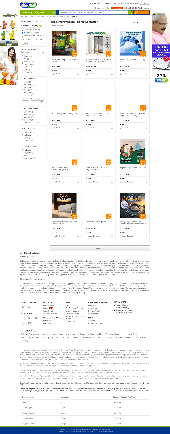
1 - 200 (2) (27, 82)
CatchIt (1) (27, 70)
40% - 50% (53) (29, 120)
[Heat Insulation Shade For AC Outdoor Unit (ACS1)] (64, 164)
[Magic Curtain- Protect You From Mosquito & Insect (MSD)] (98, 56)
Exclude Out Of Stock (31, 32)
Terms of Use (96, 429)
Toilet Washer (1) (29, 140)
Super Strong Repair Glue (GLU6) (65, 114)
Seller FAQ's (93, 314)
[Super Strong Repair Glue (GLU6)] (64, 110)
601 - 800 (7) (28, 90)
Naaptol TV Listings (95, 323)
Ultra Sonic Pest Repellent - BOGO (99, 222)
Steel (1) (26, 155)
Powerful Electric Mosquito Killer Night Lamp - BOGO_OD (132, 115)
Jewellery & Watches (50, 338)
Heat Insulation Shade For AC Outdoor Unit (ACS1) (63, 169)
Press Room (48, 311)
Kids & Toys (108, 338)
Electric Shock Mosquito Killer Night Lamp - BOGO (97, 115)
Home (22, 17)
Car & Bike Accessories (71, 338)
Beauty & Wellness (123, 338)
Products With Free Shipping (33, 36)
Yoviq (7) (26, 59)
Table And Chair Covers (30, 334)
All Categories (26, 341)
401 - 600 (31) (28, 87)
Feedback (92, 305)
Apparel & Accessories (68, 334)
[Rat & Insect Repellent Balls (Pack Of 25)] (64, 56)
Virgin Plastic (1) (29, 158)
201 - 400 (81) (28, 85)
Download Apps (28, 303)
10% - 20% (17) (29, 112)
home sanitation (33, 263)
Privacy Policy (106, 429)
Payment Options (72, 314)
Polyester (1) (28, 153)
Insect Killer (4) (29, 132)
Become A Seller (94, 311)
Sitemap (91, 321)
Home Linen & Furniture (30, 338)
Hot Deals (47, 321)
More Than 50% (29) (31, 123)
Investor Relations (50, 314)
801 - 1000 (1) (28, 93)
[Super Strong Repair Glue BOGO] (132, 164)
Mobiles (100, 334)
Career (48, 308)
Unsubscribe (70, 321)
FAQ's (68, 305)
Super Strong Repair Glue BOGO (133, 168)
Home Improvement (54, 17)
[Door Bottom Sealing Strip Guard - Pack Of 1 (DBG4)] (64, 218)
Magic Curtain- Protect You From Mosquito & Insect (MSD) (98, 61)
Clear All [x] (38, 21)
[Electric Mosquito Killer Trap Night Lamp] (132, 56)
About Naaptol (48, 305)
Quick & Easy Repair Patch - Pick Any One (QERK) (99, 169)
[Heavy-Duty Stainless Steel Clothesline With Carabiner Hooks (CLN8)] (132, 218)
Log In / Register (104, 3)
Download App (132, 3)
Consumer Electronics (91, 338)
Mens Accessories (49, 334)
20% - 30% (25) (29, 115)
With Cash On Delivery (31, 30)
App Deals (47, 323)
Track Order (117, 3)
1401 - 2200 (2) (29, 95)
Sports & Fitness (140, 338)
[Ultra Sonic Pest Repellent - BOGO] (98, 218)
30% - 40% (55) (29, 117)
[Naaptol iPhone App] (29, 307)
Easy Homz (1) (28, 64)
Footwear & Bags (87, 334)
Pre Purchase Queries (74, 308)
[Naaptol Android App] (23, 307)
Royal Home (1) (29, 62)
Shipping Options (72, 311)
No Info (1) (27, 135)
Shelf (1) (26, 138)
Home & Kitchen (36, 17)
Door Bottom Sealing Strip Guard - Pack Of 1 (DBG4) (65, 223)
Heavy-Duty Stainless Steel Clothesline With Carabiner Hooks (133, 223)
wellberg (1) (27, 67)
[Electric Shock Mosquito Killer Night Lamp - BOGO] (98, 110)
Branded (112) (28, 56)
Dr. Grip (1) (27, 72)
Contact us (92, 308)
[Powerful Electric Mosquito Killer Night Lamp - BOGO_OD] (132, 110)
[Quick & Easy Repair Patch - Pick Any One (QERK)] (98, 164)
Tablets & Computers (114, 334)
